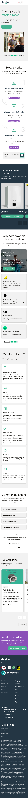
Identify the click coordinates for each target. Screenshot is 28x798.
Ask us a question (14, 543)
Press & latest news (20, 686)
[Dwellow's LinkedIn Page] (8, 725)
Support (17, 695)
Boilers (3, 689)
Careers (17, 699)
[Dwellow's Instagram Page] (5, 725)
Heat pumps (4, 683)
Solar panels (4, 686)
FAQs (16, 692)
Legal (2, 736)
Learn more (16, 27)
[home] (5, 2)
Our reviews (4, 692)
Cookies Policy (5, 733)
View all (22, 624)
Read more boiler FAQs (14, 548)
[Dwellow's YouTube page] (10, 725)
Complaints (4, 730)
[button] (25, 2)
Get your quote (9, 269)
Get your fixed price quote (17, 648)
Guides (17, 689)
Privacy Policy (4, 728)
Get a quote (6, 27)
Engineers (17, 702)
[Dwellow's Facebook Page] (2, 725)
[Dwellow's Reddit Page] (13, 725)
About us (17, 683)
